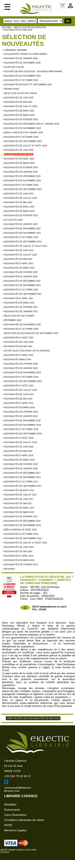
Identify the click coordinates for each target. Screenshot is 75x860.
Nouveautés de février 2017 (21, 516)
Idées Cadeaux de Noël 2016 (20, 529)
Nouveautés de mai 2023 (18, 202)
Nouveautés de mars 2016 (19, 560)
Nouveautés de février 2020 (21, 364)
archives (9, 569)
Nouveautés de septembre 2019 (23, 381)
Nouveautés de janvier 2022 (21, 276)
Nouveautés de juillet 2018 (20, 442)
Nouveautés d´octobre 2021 (21, 289)
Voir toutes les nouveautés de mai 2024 (33, 718)
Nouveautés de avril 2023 (19, 206)
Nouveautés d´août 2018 (18, 438)
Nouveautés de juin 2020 (18, 342)
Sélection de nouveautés (24, 40)
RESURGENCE (40, 589)
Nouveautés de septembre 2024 (23, 141)
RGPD (8, 825)
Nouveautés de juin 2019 (18, 394)
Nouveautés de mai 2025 (18, 102)
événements (12, 809)
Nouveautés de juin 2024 (18, 150)
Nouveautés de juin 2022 (18, 250)
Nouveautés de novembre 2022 (22, 233)
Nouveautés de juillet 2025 (20, 106)
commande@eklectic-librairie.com (18, 789)
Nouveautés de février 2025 (21, 119)
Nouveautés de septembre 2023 (23, 189)
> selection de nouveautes (29, 27)
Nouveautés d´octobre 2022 (21, 237)
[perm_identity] (57, 3)
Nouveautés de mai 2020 (18, 346)
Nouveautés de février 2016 (21, 564)
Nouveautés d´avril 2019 (18, 403)
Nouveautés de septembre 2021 (23, 294)
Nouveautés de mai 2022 (18, 259)
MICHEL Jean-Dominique (44, 586)
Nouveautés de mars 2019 (19, 407)
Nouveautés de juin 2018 (18, 446)
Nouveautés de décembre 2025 (22, 62)
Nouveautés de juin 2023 (18, 193)
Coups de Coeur (14, 67)
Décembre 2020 (12, 320)
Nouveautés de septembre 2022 (23, 241)
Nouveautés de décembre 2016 (22, 521)
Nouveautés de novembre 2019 (22, 372)
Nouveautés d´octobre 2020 (21, 329)
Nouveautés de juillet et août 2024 (25, 145)
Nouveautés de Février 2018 (21, 464)
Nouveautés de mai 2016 (18, 551)
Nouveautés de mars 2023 (19, 211)
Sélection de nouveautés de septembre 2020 (31, 333)
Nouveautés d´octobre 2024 (21, 137)
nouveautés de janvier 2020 (21, 368)
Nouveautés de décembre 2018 (22, 420)
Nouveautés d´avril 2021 (18, 298)
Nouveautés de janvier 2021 (21, 311)
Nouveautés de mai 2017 (18, 503)
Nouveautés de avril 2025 (19, 110)
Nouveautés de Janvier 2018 (21, 468)
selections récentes (15, 49)
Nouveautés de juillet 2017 (20, 494)
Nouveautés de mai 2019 (18, 398)
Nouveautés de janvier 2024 (21, 172)
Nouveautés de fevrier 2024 (21, 167)
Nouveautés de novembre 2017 (22, 477)
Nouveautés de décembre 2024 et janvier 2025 (31, 124)
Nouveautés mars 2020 (17, 359)
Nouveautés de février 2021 (21, 307)
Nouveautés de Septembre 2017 (23, 486)
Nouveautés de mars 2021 (19, 302)
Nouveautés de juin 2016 (18, 547)
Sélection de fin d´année (19, 316)
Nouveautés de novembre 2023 (22, 180)
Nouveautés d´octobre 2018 (21, 429)
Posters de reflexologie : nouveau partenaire (33, 71)
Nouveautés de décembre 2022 (22, 228)
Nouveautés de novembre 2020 (22, 324)
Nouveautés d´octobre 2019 (21, 377)
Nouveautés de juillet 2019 (20, 390)
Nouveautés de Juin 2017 (18, 499)
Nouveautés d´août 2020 (18, 337)
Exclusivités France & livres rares (25, 54)
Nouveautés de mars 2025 (19, 115)
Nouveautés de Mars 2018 (19, 460)
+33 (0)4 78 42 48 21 (17, 776)
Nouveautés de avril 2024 (19, 158)
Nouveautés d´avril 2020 (18, 355)
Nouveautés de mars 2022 (19, 268)
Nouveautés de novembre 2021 (22, 285)
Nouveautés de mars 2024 (19, 163)
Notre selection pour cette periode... (28, 350)
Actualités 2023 (13, 220)
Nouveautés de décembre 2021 (22, 281)
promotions (11, 89)
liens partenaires (15, 814)
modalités (10, 804)
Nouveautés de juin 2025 (18, 97)
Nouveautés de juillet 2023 (20, 198)
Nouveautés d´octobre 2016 (21, 534)
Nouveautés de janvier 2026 (21, 58)
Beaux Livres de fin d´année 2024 (23, 132)
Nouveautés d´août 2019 (18, 385)
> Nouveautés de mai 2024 (17, 30)
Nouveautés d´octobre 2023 (21, 185)
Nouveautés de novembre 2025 (22, 76)
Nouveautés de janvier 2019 (21, 416)
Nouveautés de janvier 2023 (21, 224)
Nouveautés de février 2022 (21, 272)
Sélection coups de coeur (20, 93)
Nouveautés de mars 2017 (19, 512)
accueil (6, 27)
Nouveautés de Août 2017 (19, 490)
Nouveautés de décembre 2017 (22, 473)
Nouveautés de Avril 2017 (19, 508)
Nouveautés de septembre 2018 (23, 433)
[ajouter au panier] (25, 609)
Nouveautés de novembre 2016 (22, 525)
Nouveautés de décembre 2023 (22, 176)
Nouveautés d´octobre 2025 (21, 80)
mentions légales (15, 830)
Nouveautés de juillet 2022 (20, 254)
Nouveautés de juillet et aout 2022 (25, 246)
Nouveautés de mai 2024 (18, 154)
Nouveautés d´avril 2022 (18, 263)
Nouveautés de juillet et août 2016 (25, 542)
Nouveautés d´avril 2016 (18, 556)
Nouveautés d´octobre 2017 (21, 481)
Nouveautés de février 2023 (21, 215)
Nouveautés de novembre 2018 (22, 425)
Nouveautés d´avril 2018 (18, 455)
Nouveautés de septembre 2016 (23, 538)
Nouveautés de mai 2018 (18, 451)
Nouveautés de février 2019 (21, 412)
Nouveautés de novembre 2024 (22, 128)
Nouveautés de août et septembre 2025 (28, 84)
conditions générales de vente (24, 820)
